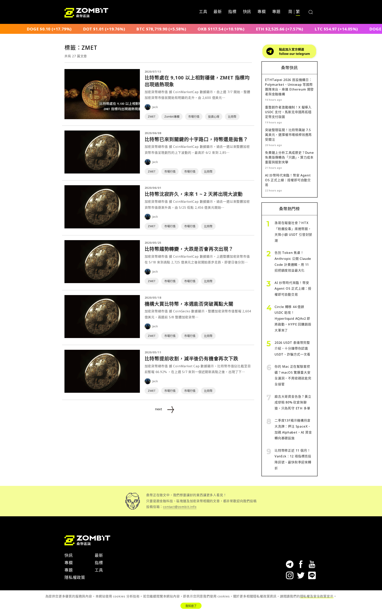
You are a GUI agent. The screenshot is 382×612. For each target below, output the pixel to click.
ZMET (152, 116)
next (158, 409)
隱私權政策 (74, 577)
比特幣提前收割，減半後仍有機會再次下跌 (191, 358)
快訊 (247, 12)
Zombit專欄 (171, 116)
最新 (217, 12)
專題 (276, 12)
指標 (232, 12)
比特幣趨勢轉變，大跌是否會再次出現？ (189, 249)
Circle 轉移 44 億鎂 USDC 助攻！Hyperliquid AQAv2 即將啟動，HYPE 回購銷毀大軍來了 (293, 318)
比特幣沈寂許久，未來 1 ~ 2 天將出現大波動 (194, 194)
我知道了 (191, 606)
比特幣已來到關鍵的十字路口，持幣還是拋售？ (196, 139)
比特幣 (232, 116)
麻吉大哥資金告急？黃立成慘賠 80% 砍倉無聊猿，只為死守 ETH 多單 (293, 402)
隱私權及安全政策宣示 (316, 596)
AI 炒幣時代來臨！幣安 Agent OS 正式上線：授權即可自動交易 (288, 180)
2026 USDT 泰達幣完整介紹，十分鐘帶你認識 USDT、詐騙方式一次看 (292, 348)
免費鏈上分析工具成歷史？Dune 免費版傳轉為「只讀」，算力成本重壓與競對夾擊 (289, 157)
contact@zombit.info (179, 507)
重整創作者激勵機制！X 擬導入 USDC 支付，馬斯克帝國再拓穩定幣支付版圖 (288, 112)
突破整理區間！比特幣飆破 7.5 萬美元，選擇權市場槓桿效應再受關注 (288, 135)
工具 (203, 12)
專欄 (261, 12)
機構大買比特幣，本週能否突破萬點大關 (189, 303)
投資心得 (213, 116)
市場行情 (193, 116)
